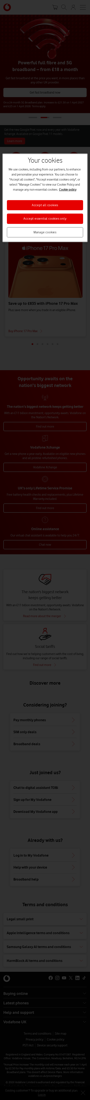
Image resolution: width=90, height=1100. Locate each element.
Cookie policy (67, 189)
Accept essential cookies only (44, 219)
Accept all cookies (45, 205)
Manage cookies (45, 232)
